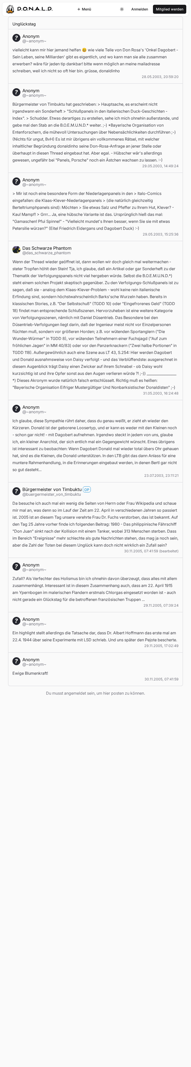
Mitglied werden (169, 9)
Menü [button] (86, 9)
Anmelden (139, 9)
